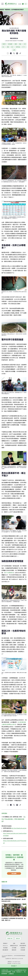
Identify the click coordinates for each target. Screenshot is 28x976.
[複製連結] (20, 53)
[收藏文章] (8, 53)
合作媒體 (14, 947)
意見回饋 (23, 950)
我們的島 (15, 38)
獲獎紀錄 (14, 950)
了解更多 (11, 973)
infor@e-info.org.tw (16, 963)
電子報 (19, 3)
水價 (24, 44)
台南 (14, 50)
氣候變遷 (10, 44)
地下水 (24, 47)
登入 (26, 4)
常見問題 (5, 947)
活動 (14, 943)
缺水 (3, 47)
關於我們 (23, 943)
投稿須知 (23, 947)
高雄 (20, 44)
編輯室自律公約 (14, 945)
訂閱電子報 (9, 938)
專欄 (11, 38)
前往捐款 (14, 873)
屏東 (8, 47)
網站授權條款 (23, 945)
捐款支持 (18, 938)
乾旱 (12, 47)
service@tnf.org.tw (16, 961)
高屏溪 (4, 44)
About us (5, 945)
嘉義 (16, 44)
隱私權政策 (5, 950)
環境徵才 (5, 943)
